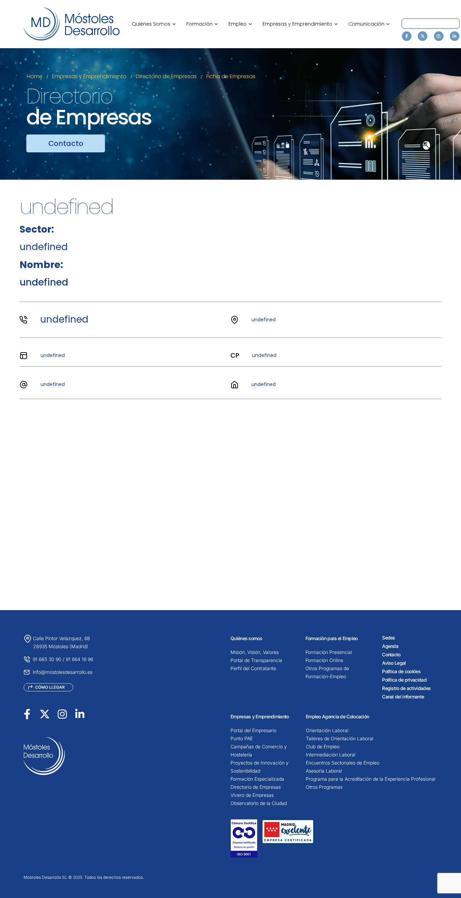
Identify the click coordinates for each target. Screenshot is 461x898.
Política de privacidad (404, 680)
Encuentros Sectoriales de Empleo (342, 763)
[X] (422, 36)
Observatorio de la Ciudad (259, 803)
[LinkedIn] (454, 36)
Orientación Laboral (327, 730)
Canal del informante (403, 696)
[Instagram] (438, 36)
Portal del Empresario (253, 730)
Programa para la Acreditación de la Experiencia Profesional (370, 779)
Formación (202, 24)
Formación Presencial (328, 652)
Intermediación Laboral (330, 754)
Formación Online (324, 660)
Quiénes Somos (153, 24)
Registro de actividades (406, 688)
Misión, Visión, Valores (255, 652)
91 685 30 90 (47, 659)
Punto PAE (242, 738)
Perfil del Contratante (253, 668)
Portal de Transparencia (256, 660)
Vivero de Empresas (252, 795)
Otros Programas (324, 787)
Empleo (240, 24)
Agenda (390, 646)
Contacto (391, 654)
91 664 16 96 (79, 659)
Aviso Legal (394, 663)
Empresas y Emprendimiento (300, 24)
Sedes (388, 637)
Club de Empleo (323, 746)
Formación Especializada (257, 779)
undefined (64, 319)
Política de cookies (401, 671)
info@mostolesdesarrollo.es (62, 672)
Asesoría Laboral (324, 771)
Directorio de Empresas (256, 787)
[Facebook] (406, 36)
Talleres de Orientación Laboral (339, 738)
